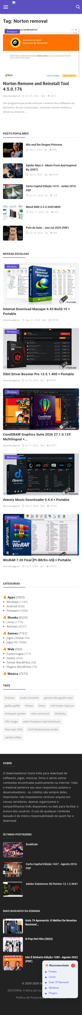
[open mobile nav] (6, 7)
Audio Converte (29, 697)
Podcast (10, 697)
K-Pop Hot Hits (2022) (39, 938)
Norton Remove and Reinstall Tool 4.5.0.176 (36, 86)
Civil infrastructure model (43, 729)
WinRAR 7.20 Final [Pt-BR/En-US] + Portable (37, 560)
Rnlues (29, 705)
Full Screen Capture (62, 705)
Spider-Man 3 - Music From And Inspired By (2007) (51, 167)
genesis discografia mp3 (58, 697)
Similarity (60, 713)
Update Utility (13, 737)
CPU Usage (11, 721)
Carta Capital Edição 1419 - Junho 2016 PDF (51, 188)
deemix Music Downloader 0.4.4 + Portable (36, 500)
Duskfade (32, 844)
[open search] (77, 7)
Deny (42, 705)
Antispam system (15, 713)
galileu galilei (12, 705)
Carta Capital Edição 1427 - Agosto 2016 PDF (51, 866)
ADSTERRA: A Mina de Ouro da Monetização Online (42, 990)
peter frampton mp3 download (41, 721)
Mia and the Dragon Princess (44, 144)
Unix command (40, 713)
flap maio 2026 (13, 729)
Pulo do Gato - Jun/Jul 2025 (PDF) (47, 227)
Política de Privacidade (31, 997)
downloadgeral (11, 96)
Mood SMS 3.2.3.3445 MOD (43, 206)
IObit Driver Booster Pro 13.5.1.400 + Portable (38, 374)
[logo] (41, 7)
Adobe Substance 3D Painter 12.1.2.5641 (52, 883)
